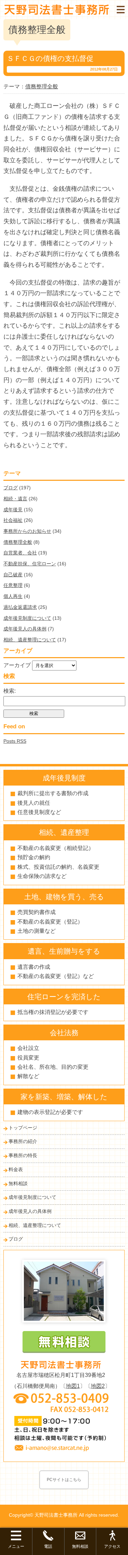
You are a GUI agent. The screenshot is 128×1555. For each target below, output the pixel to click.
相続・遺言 (15, 498)
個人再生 (13, 596)
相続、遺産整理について (29, 639)
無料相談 (18, 1183)
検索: (9, 691)
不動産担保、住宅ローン (29, 563)
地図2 (98, 1386)
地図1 (73, 1386)
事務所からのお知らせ (27, 531)
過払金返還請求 (20, 607)
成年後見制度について (27, 618)
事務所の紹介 (23, 1141)
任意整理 (13, 585)
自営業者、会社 (20, 552)
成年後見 (13, 509)
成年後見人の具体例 (24, 628)
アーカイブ (17, 665)
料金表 (16, 1169)
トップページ (23, 1127)
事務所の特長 (23, 1155)
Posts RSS (14, 741)
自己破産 (13, 574)
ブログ (10, 487)
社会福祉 (13, 520)
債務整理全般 (17, 542)
